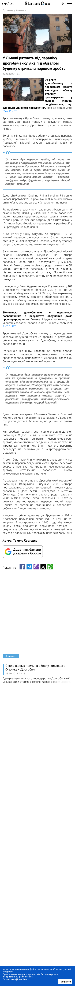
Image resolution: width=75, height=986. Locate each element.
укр (4, 3)
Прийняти (65, 981)
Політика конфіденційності (16, 979)
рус (12, 3)
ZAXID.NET (9, 111)
